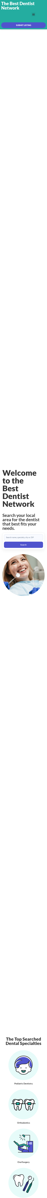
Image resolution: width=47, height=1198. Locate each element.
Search (23, 545)
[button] (33, 14)
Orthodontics (23, 1122)
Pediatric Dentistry (23, 1083)
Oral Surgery (23, 1162)
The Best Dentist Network (18, 6)
